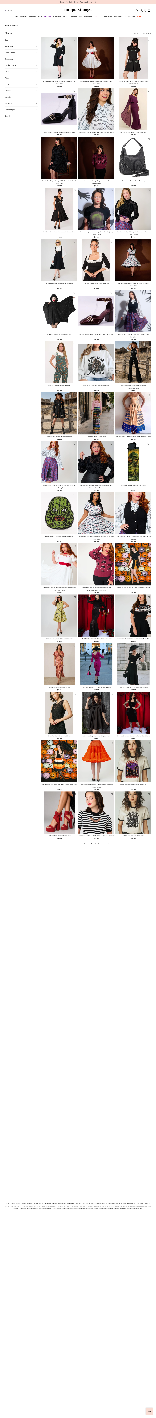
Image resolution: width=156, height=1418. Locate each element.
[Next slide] (74, 57)
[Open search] (136, 10)
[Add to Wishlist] (74, 39)
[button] (136, 33)
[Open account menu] (141, 10)
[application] (149, 1411)
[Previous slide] (44, 57)
